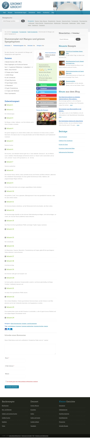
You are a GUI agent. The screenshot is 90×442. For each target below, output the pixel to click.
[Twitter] (9, 329)
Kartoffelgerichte (63, 418)
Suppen (83, 23)
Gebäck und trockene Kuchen (9, 413)
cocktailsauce (11, 326)
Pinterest (43, 95)
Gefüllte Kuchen (6, 418)
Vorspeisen (42, 25)
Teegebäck (33, 426)
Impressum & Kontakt (27, 435)
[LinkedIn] (11, 329)
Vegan (29, 25)
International (32, 12)
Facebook (43, 88)
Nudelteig (4, 422)
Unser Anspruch (63, 136)
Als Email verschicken (47, 102)
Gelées (32, 413)
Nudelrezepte (57, 23)
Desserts (58, 21)
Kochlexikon (46, 12)
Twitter (42, 92)
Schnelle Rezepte (63, 426)
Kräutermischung (48, 23)
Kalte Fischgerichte (32, 32)
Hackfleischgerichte (64, 413)
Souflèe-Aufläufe (34, 422)
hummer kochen (38, 326)
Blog (53, 12)
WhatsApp (43, 85)
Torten (3, 426)
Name (7, 358)
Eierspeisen (62, 405)
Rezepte (10, 12)
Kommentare (44, 106)
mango (46, 326)
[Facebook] (6, 329)
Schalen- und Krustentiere (29, 323)
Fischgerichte (74, 21)
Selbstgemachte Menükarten (66, 152)
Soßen (78, 23)
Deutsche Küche (66, 21)
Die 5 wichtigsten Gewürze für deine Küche (71, 121)
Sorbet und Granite (35, 418)
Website (7, 373)
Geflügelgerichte (63, 409)
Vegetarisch (35, 25)
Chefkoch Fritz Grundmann (66, 140)
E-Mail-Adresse (9, 366)
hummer (18, 326)
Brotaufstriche (51, 21)
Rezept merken (45, 99)
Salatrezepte (72, 23)
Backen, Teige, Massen (41, 21)
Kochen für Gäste (63, 144)
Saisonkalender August (20, 12)
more (71, 105)
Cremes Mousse (34, 405)
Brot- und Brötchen (7, 409)
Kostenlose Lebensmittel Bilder (67, 148)
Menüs (39, 12)
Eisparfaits (33, 409)
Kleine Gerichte (39, 23)
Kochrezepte (15, 32)
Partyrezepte (65, 23)
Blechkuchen (5, 405)
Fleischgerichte (83, 21)
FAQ (33, 435)
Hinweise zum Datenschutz (41, 435)
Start (4, 12)
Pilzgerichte (62, 422)
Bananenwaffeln (70, 81)
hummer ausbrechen (27, 326)
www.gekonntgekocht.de (15, 435)
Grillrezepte (31, 23)
